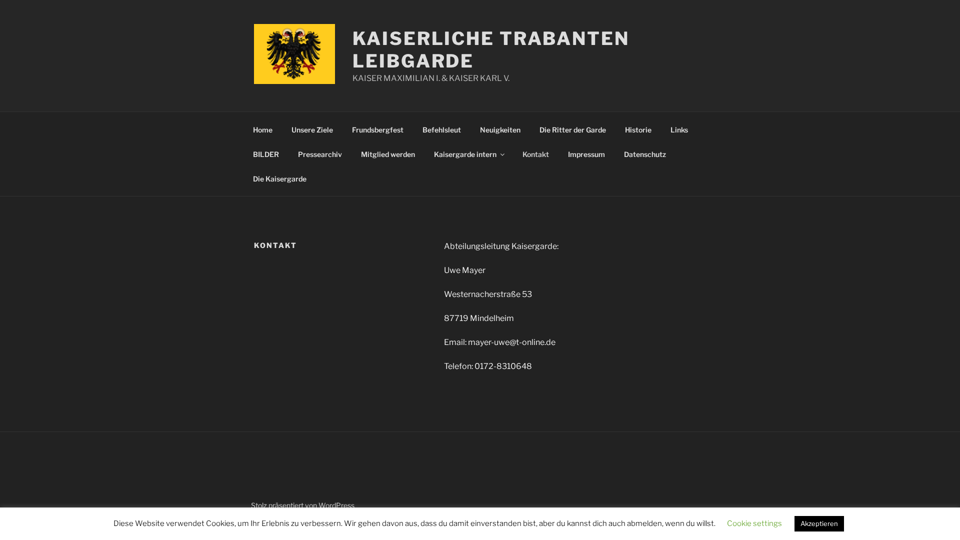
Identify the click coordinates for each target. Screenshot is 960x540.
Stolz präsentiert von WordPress (302, 505)
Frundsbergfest (378, 130)
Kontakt (535, 154)
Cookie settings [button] (754, 523)
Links (679, 130)
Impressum (586, 154)
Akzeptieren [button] (819, 524)
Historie (638, 130)
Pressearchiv (320, 154)
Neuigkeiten (500, 130)
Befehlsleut (441, 130)
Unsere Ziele (312, 130)
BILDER (266, 154)
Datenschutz (645, 154)
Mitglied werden (388, 154)
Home (262, 130)
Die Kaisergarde (279, 178)
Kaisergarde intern (465, 154)
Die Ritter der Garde (573, 130)
